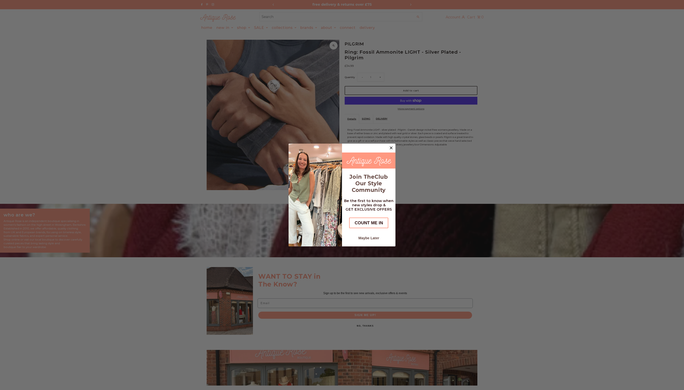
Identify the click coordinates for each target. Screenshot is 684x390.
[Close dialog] (391, 148)
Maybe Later (368, 238)
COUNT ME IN (369, 222)
